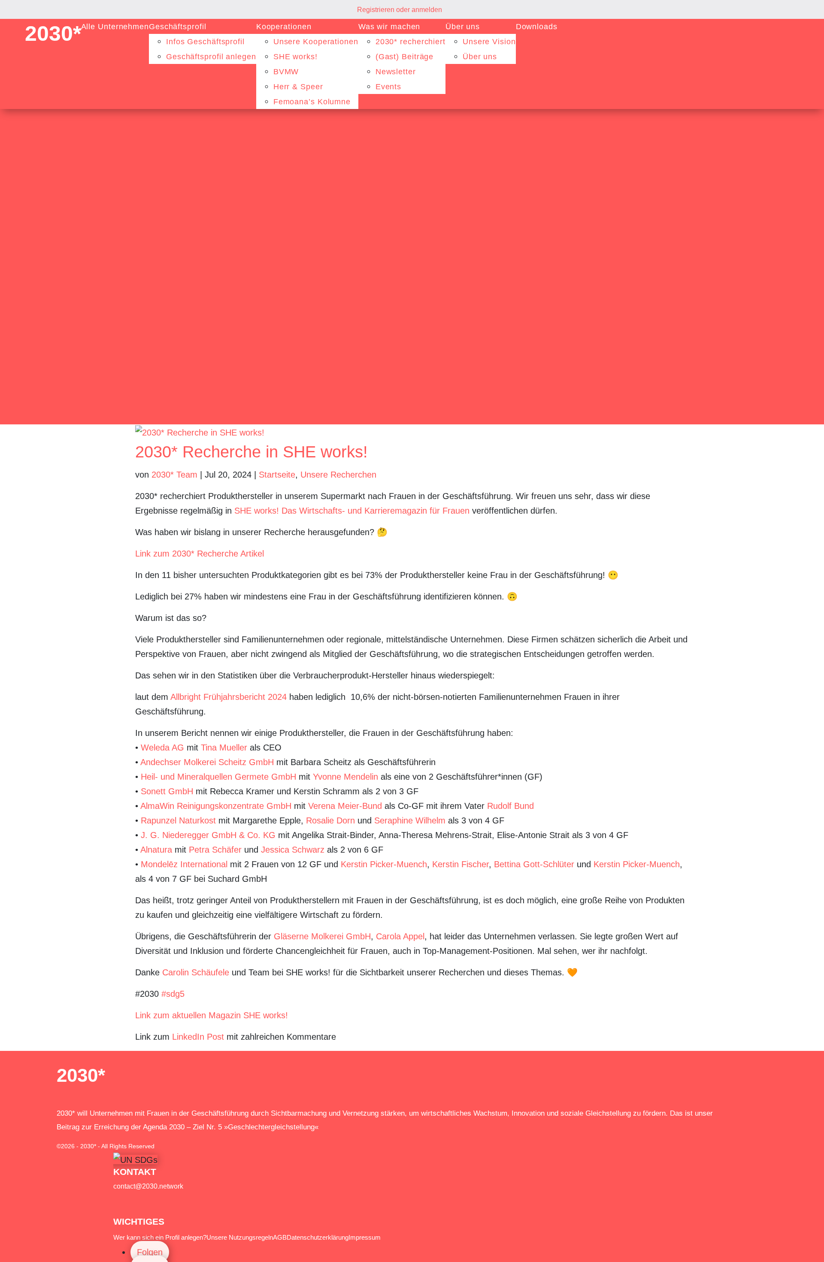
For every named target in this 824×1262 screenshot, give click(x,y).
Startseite (277, 474)
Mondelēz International (184, 864)
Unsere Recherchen (338, 474)
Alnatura (156, 849)
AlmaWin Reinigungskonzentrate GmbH (215, 806)
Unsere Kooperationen (315, 41)
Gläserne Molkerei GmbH (322, 936)
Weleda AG (162, 747)
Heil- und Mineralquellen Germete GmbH (218, 776)
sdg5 (173, 994)
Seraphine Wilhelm (409, 820)
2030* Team (174, 474)
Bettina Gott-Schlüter (534, 864)
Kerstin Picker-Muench (384, 864)
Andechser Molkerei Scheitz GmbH (207, 762)
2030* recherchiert (410, 41)
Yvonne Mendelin (345, 776)
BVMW (286, 71)
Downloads (536, 26)
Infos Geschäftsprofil (205, 41)
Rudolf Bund (510, 806)
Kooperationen (284, 26)
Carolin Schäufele (195, 972)
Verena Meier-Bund (345, 806)
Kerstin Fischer (460, 864)
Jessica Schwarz (292, 849)
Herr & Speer (298, 86)
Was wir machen (389, 26)
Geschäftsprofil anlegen (211, 56)
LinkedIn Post (198, 1036)
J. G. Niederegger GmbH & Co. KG (208, 835)
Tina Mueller (224, 747)
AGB (280, 1237)
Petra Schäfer (215, 849)
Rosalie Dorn (330, 820)
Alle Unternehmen (115, 26)
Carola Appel (400, 936)
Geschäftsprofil (177, 26)
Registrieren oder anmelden (399, 9)
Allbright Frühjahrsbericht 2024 (228, 697)
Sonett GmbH (167, 791)
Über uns (462, 26)
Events (388, 86)
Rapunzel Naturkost (179, 820)
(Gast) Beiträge (405, 56)
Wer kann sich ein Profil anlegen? (159, 1237)
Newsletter (396, 71)
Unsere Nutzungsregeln (239, 1237)
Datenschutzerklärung (317, 1237)
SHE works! (295, 56)
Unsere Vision (489, 41)
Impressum (364, 1237)
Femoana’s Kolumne (312, 101)
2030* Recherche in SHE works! (251, 451)
